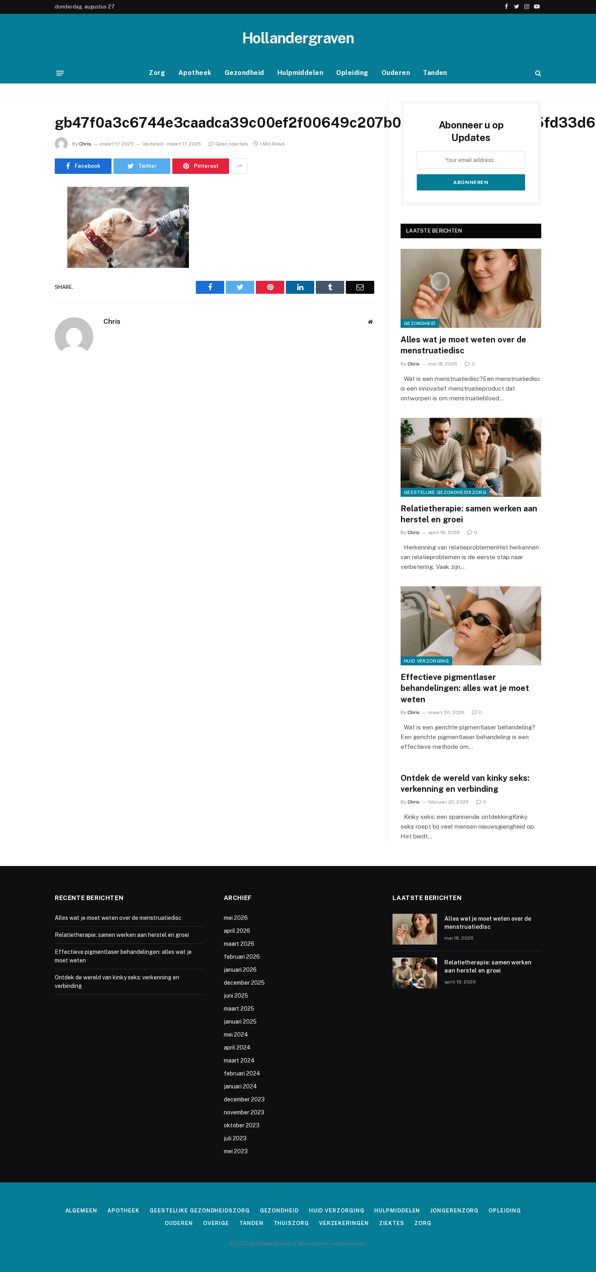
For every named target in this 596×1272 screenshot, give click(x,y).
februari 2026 (242, 956)
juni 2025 (236, 995)
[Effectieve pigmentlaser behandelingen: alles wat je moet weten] (471, 625)
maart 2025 (239, 1008)
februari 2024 (242, 1073)
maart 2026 (239, 944)
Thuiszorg (291, 1223)
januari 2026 (240, 969)
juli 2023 (235, 1138)
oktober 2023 (241, 1125)
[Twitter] (26, 235)
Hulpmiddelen (300, 73)
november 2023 (244, 1112)
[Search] (537, 73)
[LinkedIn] (26, 255)
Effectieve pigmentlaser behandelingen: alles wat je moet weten (465, 688)
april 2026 (237, 931)
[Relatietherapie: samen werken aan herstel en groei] (471, 457)
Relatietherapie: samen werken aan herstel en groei (469, 514)
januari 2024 (240, 1086)
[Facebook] (26, 214)
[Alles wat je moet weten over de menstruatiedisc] (471, 288)
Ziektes (391, 1223)
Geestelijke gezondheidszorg (445, 492)
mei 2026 (236, 918)
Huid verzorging (426, 660)
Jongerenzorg (454, 1211)
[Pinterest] (26, 276)
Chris (85, 144)
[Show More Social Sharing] (239, 166)
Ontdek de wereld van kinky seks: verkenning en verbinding (465, 783)
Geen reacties (231, 144)
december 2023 (244, 1099)
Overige (216, 1223)
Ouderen (396, 73)
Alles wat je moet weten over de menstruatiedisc (463, 345)
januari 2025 (240, 1021)
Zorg (157, 73)
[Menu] (60, 72)
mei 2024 (236, 1034)
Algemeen (81, 1211)
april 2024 (237, 1047)
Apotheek (195, 73)
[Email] (26, 297)
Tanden (435, 73)
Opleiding (352, 73)
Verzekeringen (344, 1223)
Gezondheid (244, 73)
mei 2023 (236, 1151)
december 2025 (244, 982)
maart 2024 (239, 1060)
